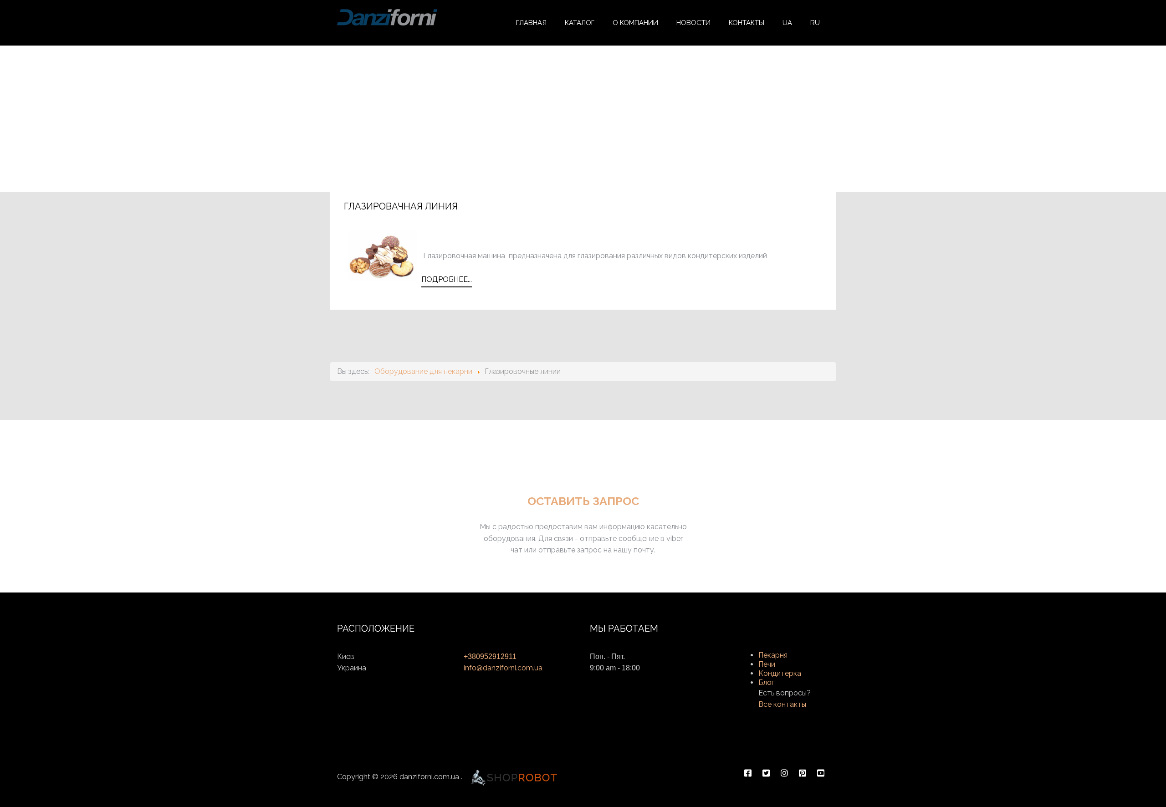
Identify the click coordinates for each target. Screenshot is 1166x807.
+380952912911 (490, 656)
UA (787, 23)
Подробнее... (446, 279)
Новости (693, 23)
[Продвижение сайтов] (514, 776)
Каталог (579, 23)
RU (815, 23)
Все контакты (782, 704)
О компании (635, 23)
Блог (766, 682)
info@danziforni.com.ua (503, 668)
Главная (531, 23)
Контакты (746, 23)
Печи (766, 664)
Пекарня (773, 655)
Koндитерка (779, 673)
